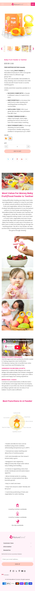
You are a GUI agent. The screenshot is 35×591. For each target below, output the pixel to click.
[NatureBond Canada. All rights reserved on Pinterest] (19, 571)
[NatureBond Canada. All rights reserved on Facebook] (10, 571)
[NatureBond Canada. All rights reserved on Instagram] (13, 571)
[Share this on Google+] (22, 159)
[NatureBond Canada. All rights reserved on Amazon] (25, 571)
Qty (5, 143)
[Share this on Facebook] (13, 159)
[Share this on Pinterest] (17, 159)
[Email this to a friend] (26, 159)
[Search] (28, 4)
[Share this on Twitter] (8, 159)
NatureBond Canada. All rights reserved (19, 579)
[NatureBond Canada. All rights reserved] (17, 4)
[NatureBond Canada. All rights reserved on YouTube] (22, 571)
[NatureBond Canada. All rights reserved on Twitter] (16, 571)
